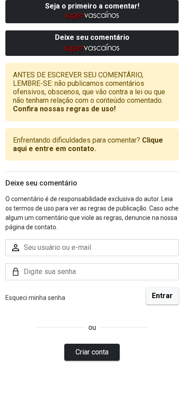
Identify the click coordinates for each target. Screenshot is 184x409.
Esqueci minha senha (35, 297)
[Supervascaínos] (92, 15)
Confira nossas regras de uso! (64, 109)
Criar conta (92, 352)
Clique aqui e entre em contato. (88, 144)
